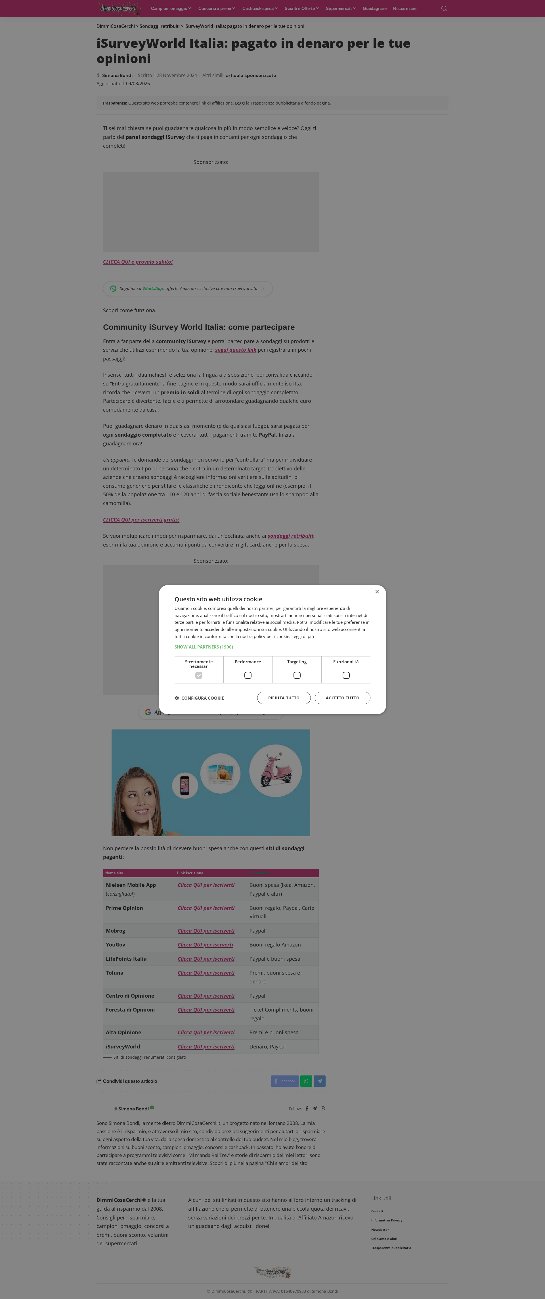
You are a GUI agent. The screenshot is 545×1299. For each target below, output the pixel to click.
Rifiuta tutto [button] (284, 697)
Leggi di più (303, 636)
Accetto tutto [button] (342, 697)
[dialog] (272, 649)
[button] (272, 646)
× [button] (377, 591)
